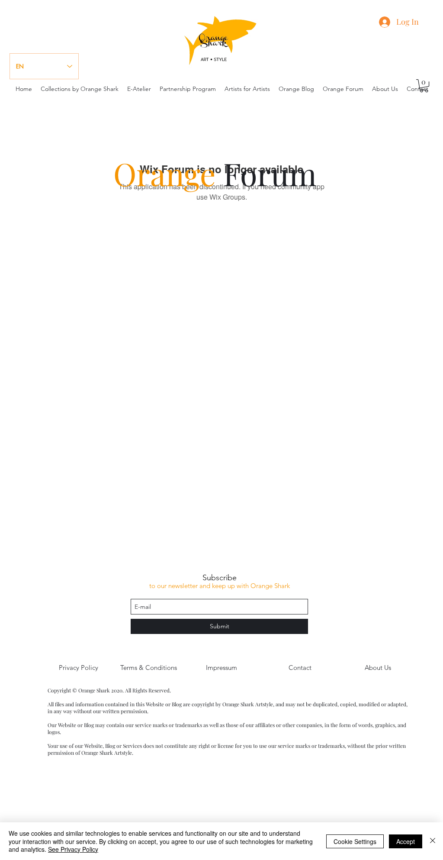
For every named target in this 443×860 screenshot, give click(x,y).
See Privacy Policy (73, 849)
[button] (424, 85)
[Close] (432, 841)
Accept (405, 841)
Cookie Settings (355, 841)
